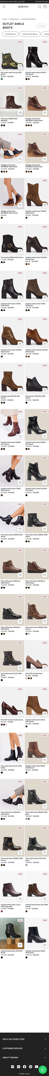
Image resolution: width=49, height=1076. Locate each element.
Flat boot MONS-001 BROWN (9, 119)
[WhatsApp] (43, 1070)
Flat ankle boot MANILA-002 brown (11, 582)
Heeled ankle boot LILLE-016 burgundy (11, 905)
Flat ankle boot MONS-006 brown (12, 859)
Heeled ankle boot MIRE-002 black (35, 952)
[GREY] (29, 634)
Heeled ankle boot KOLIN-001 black (35, 73)
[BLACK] (4, 125)
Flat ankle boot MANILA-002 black (11, 813)
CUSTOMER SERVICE (12, 1048)
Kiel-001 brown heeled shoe (12, 720)
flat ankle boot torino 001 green (11, 73)
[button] (39, 6)
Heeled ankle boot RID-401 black (11, 952)
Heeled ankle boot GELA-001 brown (35, 720)
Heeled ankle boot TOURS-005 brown (11, 351)
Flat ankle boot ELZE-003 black (11, 767)
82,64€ (3, 215)
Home (5, 19)
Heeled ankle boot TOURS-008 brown (36, 212)
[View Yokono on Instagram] (13, 1067)
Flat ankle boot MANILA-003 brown (35, 582)
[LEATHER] (29, 264)
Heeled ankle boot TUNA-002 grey (35, 304)
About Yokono (10, 1057)
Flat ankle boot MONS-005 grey (36, 813)
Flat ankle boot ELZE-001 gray (35, 859)
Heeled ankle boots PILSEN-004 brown (36, 351)
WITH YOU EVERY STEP (13, 1039)
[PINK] (6, 724)
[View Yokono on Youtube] (37, 1067)
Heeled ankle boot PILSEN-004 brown (36, 258)
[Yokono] (23, 6)
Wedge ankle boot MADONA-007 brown (9, 212)
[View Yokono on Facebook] (25, 1067)
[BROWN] (29, 79)
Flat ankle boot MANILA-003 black (11, 628)
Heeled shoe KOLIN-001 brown (10, 397)
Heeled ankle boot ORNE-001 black (35, 443)
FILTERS (41, 26)
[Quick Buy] (20, 66)
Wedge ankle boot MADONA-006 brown (34, 119)
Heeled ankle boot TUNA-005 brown (11, 489)
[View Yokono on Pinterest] (31, 1067)
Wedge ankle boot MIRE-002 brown (35, 767)
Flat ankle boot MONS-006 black (36, 535)
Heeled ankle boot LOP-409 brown (36, 905)
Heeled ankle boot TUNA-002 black (11, 304)
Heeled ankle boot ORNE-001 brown (11, 443)
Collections (14, 19)
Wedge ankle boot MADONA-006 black (9, 166)
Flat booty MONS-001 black (12, 257)
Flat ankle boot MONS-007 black (12, 535)
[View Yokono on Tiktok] (19, 1067)
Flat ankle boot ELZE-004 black (11, 674)
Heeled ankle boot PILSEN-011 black (36, 489)
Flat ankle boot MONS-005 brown (36, 628)
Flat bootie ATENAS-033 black (35, 397)
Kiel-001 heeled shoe (33, 673)
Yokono (27, 1074)
